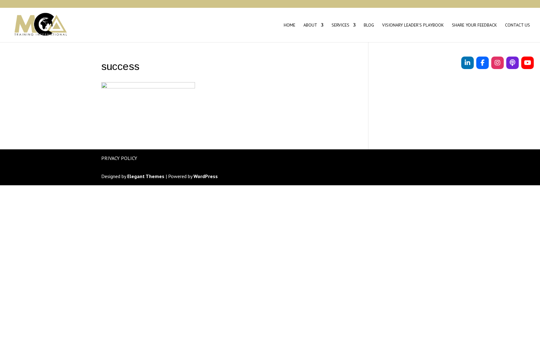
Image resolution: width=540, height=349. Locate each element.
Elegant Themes (145, 176)
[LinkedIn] (467, 63)
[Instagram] (497, 63)
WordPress (205, 176)
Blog (369, 25)
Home (289, 25)
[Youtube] (527, 63)
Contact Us (517, 25)
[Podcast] (512, 63)
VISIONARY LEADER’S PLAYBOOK (413, 25)
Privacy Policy (119, 158)
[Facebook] (482, 63)
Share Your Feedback (474, 25)
